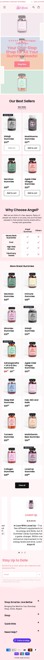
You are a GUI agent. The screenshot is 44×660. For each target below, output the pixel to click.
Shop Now (22, 64)
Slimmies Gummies (9, 329)
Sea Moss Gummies (9, 180)
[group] (22, 53)
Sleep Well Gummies (9, 401)
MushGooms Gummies (31, 137)
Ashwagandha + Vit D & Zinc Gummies (11, 365)
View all (22, 485)
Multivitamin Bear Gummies (32, 435)
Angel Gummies (24, 658)
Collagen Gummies (9, 470)
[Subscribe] (39, 574)
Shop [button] (7, 615)
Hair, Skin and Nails (31, 401)
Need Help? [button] (11, 632)
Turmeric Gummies (9, 435)
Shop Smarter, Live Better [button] (19, 602)
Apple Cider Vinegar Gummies (30, 181)
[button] (4, 7)
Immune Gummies (30, 295)
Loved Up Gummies (30, 470)
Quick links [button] (10, 623)
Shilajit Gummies (9, 137)
